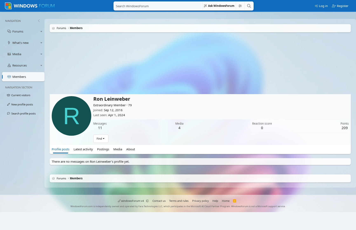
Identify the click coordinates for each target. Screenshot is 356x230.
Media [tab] (117, 149)
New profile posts (22, 104)
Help (215, 201)
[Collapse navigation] (38, 21)
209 (345, 127)
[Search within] (240, 6)
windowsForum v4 (132, 201)
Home (226, 201)
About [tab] (130, 149)
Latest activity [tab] (83, 149)
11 (100, 127)
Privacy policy (200, 201)
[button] (41, 31)
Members (19, 77)
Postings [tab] (103, 149)
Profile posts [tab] (60, 149)
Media (16, 54)
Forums (17, 31)
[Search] (248, 6)
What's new (20, 43)
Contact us (159, 201)
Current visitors (20, 95)
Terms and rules (179, 201)
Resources (19, 65)
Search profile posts (23, 113)
